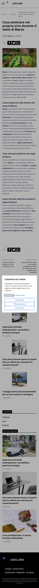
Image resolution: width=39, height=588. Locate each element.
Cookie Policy (9, 295)
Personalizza (19, 300)
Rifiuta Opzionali (19, 304)
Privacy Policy (19, 295)
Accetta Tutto (19, 308)
